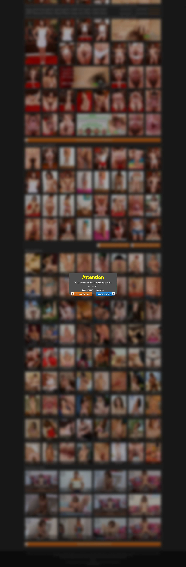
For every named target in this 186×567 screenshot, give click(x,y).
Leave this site (104, 294)
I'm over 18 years (83, 294)
